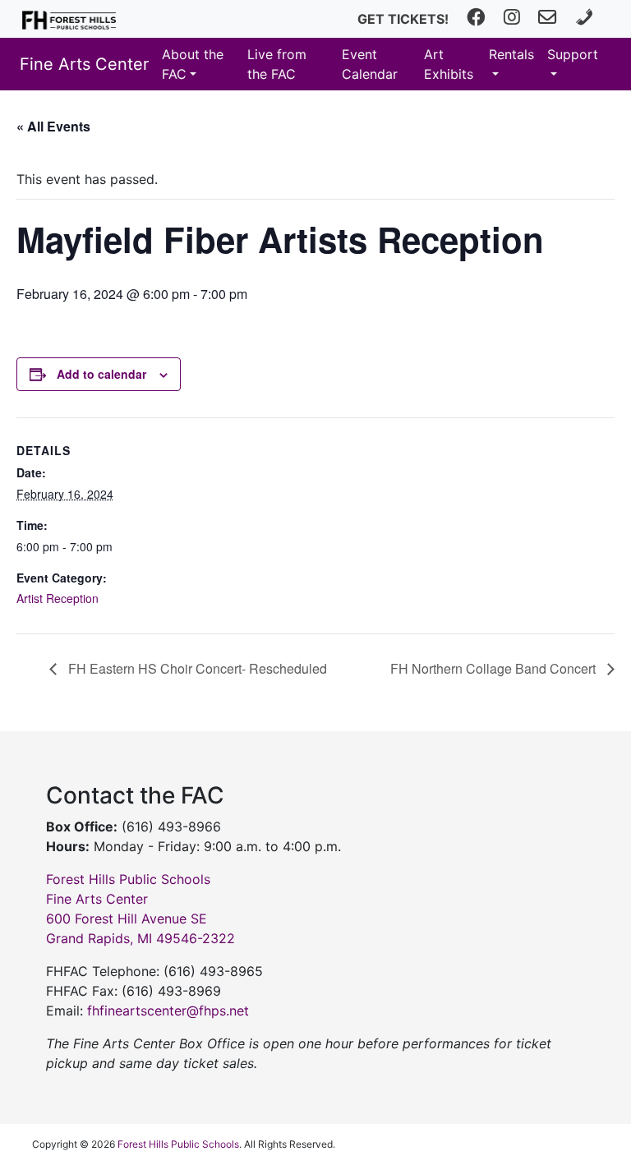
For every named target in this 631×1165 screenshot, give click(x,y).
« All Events (53, 126)
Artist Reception (57, 598)
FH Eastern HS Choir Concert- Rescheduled (196, 668)
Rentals (511, 54)
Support (572, 54)
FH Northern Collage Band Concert (494, 668)
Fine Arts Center (84, 64)
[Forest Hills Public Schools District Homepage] (69, 19)
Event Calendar (370, 64)
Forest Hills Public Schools (178, 1144)
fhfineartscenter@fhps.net (168, 1010)
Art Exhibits (448, 64)
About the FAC (192, 64)
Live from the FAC (276, 64)
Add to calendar (101, 374)
